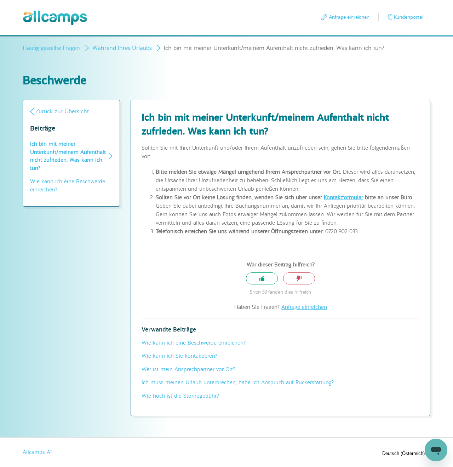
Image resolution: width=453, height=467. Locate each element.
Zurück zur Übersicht (62, 111)
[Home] (55, 18)
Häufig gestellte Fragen (51, 48)
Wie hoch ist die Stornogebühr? (180, 395)
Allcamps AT (38, 452)
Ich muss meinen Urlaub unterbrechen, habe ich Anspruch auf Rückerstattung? (238, 382)
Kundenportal (408, 17)
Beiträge (42, 128)
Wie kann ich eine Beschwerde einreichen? (67, 185)
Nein (299, 278)
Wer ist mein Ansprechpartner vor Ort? (188, 369)
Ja (262, 278)
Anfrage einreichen (349, 17)
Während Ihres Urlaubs (122, 48)
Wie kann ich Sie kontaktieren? (179, 355)
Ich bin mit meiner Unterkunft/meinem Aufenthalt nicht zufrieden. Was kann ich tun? (68, 156)
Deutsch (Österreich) (404, 453)
